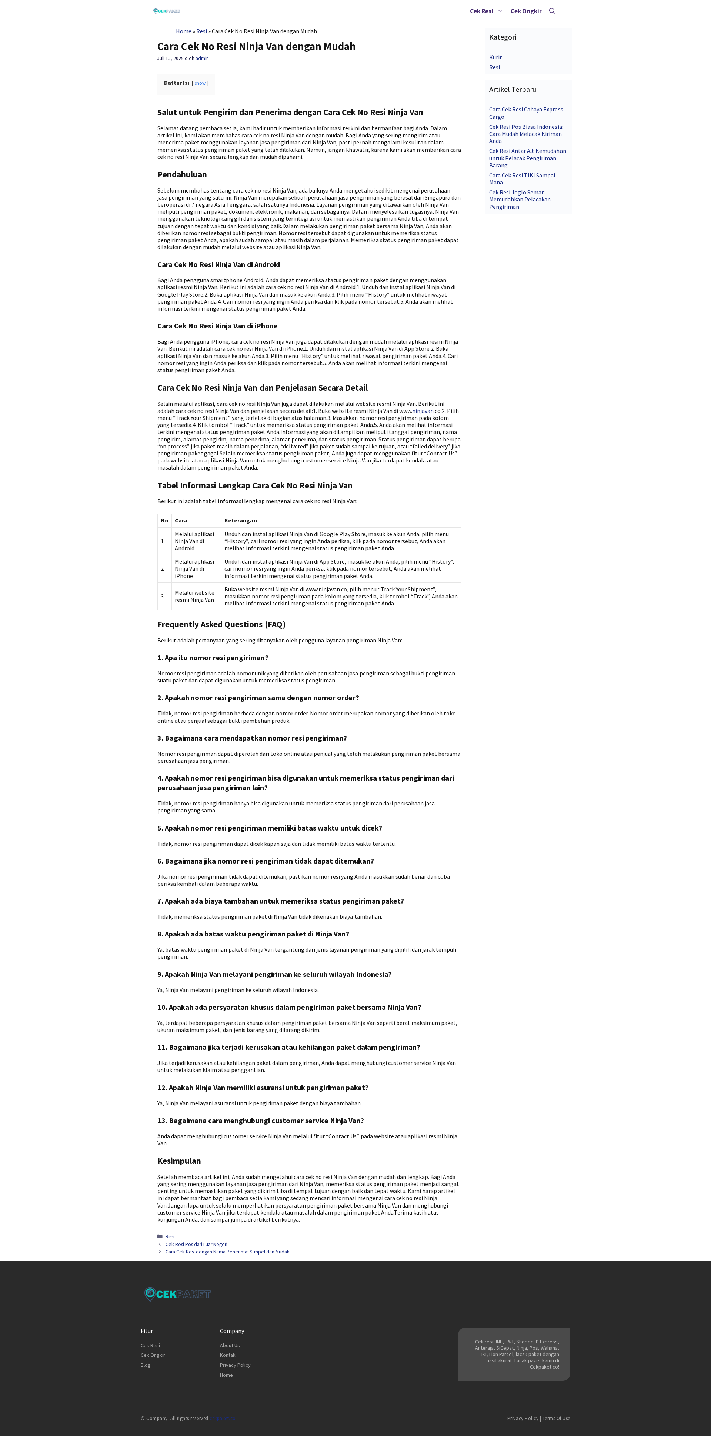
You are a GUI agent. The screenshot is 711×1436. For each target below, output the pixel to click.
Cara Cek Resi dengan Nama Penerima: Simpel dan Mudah (228, 1252)
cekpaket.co (223, 1418)
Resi (201, 31)
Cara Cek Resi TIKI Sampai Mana (522, 178)
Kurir (495, 57)
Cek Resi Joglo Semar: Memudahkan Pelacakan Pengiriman (520, 199)
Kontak (228, 1355)
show (200, 83)
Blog (146, 1365)
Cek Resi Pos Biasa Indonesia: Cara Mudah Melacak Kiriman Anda (526, 133)
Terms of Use (556, 1418)
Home (183, 31)
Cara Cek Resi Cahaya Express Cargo (526, 113)
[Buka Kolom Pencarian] (552, 11)
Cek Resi (481, 11)
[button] (500, 11)
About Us (230, 1345)
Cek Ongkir (526, 11)
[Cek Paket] (167, 11)
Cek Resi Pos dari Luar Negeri (197, 1244)
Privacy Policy (235, 1365)
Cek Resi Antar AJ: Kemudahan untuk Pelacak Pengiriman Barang (527, 157)
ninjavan (423, 410)
